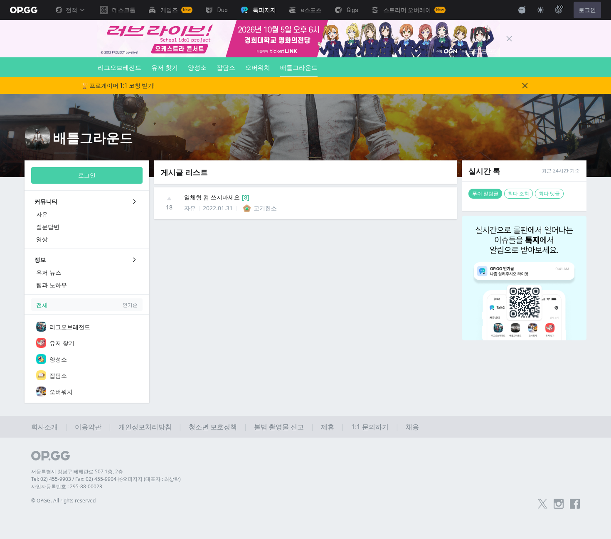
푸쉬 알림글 (485, 193)
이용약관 (88, 426)
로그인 (587, 10)
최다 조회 (518, 193)
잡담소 (226, 67)
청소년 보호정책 (213, 426)
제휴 (327, 427)
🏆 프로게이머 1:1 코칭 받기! (118, 85)
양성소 (197, 67)
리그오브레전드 (119, 67)
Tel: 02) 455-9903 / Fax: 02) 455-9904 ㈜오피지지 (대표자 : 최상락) (106, 478)
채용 (412, 427)
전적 (71, 10)
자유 (190, 208)
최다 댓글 (549, 193)
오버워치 (257, 67)
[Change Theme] (540, 10)
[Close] (509, 39)
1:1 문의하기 (370, 426)
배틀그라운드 (299, 67)
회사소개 (44, 427)
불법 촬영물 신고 (279, 426)
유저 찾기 (164, 67)
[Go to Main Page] (23, 10)
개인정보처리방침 (145, 426)
